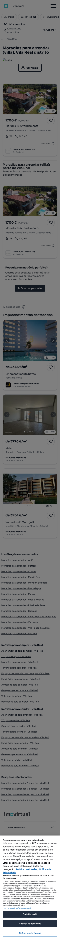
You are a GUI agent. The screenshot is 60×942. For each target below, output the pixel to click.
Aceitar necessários (30, 923)
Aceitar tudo (30, 914)
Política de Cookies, (27, 869)
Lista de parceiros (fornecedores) (17, 908)
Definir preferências (30, 933)
